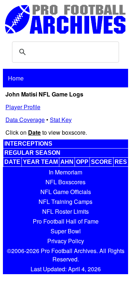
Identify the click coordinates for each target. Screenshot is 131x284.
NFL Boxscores (65, 182)
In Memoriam (65, 172)
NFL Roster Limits (65, 211)
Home (16, 78)
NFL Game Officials (65, 192)
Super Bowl (66, 231)
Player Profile (22, 107)
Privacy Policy (65, 241)
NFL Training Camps (65, 201)
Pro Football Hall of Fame (66, 221)
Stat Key (61, 119)
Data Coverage (25, 119)
